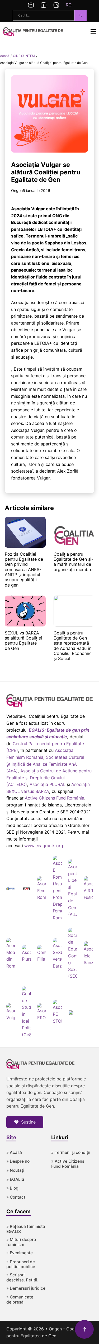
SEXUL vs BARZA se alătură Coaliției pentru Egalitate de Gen (23, 640)
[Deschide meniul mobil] (93, 31)
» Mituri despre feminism (21, 1242)
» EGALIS (15, 1179)
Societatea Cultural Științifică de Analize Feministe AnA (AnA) (45, 764)
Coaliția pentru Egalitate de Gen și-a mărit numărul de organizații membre (73, 561)
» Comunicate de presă (19, 1300)
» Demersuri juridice (25, 1288)
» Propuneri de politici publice (20, 1264)
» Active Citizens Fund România (67, 1164)
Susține (28, 1122)
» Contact (15, 1197)
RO (69, 4)
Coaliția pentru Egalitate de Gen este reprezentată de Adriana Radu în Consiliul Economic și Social (73, 645)
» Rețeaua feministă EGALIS (25, 1229)
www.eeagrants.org (43, 845)
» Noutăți (15, 1170)
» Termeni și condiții (70, 1152)
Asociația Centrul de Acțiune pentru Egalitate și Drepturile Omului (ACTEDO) (49, 777)
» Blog (12, 1188)
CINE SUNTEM (24, 56)
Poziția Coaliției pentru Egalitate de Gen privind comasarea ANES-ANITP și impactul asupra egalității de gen (24, 569)
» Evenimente (19, 1253)
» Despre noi (18, 1161)
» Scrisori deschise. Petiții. (22, 1277)
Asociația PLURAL (47, 784)
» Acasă (14, 1152)
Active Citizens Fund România (54, 798)
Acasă (4, 56)
